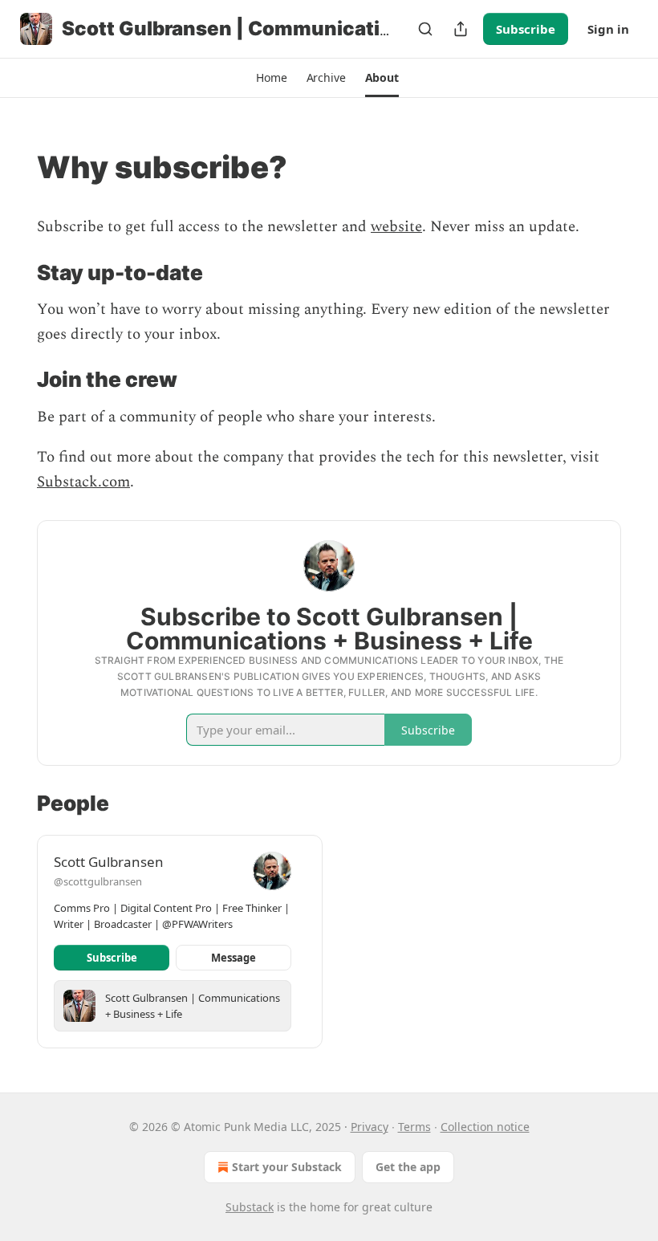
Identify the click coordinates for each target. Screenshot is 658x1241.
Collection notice (485, 1126)
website (396, 226)
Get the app (408, 1166)
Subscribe (525, 29)
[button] (271, 78)
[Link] (14, 167)
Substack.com (83, 482)
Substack (249, 1207)
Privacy (369, 1126)
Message (233, 957)
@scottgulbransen (98, 881)
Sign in (608, 29)
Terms (414, 1126)
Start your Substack (287, 1166)
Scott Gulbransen (109, 861)
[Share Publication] (461, 29)
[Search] (425, 29)
